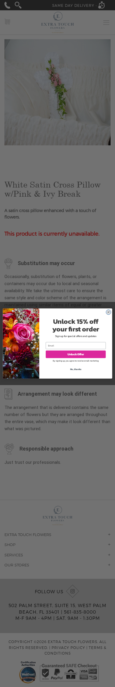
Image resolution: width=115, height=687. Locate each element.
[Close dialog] (108, 312)
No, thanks (75, 369)
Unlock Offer (76, 354)
